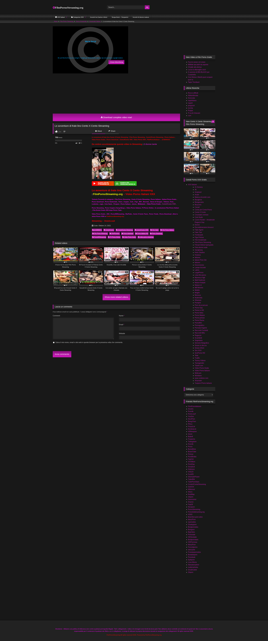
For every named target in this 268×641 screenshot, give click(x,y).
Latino (197, 270)
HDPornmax (192, 542)
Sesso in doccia (201, 345)
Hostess (198, 255)
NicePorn (191, 419)
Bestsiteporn (192, 555)
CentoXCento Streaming (125, 230)
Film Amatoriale (200, 240)
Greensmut (192, 499)
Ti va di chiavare (194, 113)
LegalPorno (199, 272)
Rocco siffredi (193, 93)
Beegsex (191, 529)
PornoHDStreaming (100, 237)
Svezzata (191, 98)
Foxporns (191, 439)
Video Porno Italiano (202, 370)
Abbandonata (193, 95)
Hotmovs (191, 469)
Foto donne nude (201, 247)
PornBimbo (192, 457)
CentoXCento (110, 230)
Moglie (197, 293)
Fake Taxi (198, 232)
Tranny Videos (200, 360)
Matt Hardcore (200, 280)
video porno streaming (146, 237)
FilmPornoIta (115, 233)
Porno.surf (192, 414)
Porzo (190, 446)
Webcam (198, 373)
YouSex (191, 416)
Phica (190, 424)
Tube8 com (199, 365)
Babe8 (190, 436)
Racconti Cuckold (201, 330)
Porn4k (190, 411)
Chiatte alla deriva (195, 67)
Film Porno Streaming (100, 233)
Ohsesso (198, 300)
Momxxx (198, 295)
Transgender (199, 363)
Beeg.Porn (192, 421)
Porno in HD (199, 310)
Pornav (190, 454)
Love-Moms (192, 562)
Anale (197, 195)
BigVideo (191, 532)
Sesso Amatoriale (81, 21)
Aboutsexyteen (193, 565)
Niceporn (191, 507)
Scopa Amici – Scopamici (120, 17)
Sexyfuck (191, 467)
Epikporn (191, 560)
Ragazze (198, 335)
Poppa (190, 110)
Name (121, 316)
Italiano (197, 262)
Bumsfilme (192, 449)
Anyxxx (190, 502)
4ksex (190, 492)
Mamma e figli (200, 277)
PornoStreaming (194, 509)
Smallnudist (192, 570)
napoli (190, 103)
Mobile (197, 290)
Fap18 (190, 504)
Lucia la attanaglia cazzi (197, 69)
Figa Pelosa (199, 237)
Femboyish (199, 235)
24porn (190, 497)
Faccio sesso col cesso (196, 62)
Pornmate (191, 534)
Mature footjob (200, 282)
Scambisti (198, 338)
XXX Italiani (192, 184)
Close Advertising (116, 62)
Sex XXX (198, 350)
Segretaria (198, 340)
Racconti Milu (200, 333)
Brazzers (198, 205)
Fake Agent (199, 230)
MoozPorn (192, 519)
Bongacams (199, 202)
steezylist (191, 550)
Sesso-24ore (199, 348)
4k (195, 189)
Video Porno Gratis (130, 237)
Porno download (128, 233)
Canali (197, 207)
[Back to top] (261, 635)
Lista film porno (200, 275)
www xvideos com (201, 378)
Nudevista (198, 298)
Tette (196, 355)
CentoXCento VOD (169, 204)
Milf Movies (199, 288)
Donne (197, 225)
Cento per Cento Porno (203, 210)
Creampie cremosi (201, 215)
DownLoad (109, 221)
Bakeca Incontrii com (202, 197)
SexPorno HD (200, 353)
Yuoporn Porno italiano (203, 383)
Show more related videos (116, 297)
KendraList (192, 429)
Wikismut (191, 489)
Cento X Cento (200, 212)
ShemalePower (194, 477)
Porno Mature (200, 315)
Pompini (198, 303)
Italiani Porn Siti (200, 260)
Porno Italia (199, 313)
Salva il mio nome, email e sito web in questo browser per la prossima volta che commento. (89, 342)
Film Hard (155, 230)
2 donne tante (150, 144)
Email (121, 324)
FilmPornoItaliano (194, 406)
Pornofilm (198, 323)
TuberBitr (191, 479)
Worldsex (198, 375)
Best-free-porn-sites (195, 517)
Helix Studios (200, 252)
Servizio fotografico (202, 343)
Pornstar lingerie (201, 328)
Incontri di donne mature (141, 17)
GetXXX (191, 487)
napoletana (192, 100)
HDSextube (192, 537)
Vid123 (190, 472)
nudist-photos (193, 567)
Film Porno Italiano (168, 230)
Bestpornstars (193, 539)
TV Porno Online (115, 237)
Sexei (190, 434)
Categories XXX (78, 17)
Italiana (197, 257)
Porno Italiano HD (142, 233)
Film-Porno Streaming (66, 21)
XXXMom (191, 462)
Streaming (97, 221)
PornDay (191, 464)
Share (112, 131)
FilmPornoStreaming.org (69, 7)
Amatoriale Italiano (95, 21)
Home (56, 21)
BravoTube (192, 452)
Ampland (198, 192)
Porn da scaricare (201, 305)
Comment (56, 316)
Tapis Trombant (193, 82)
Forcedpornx (192, 547)
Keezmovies (199, 265)
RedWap (191, 494)
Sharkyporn (192, 524)
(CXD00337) (97, 230)
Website (122, 333)
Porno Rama (199, 320)
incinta (190, 108)
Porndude (191, 557)
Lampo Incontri (200, 267)
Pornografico (199, 325)
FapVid (190, 459)
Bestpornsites (193, 527)
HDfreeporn (192, 431)
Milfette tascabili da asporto (198, 64)
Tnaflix (197, 358)
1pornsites (192, 522)
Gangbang (199, 250)
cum (189, 115)
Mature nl (198, 285)
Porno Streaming (157, 233)
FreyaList (191, 426)
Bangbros (198, 200)
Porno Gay (199, 308)
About (99, 131)
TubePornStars (193, 482)
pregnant (191, 105)
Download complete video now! (117, 117)
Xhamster (198, 381)
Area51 (190, 409)
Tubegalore (192, 441)
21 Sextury (199, 187)
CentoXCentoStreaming (197, 484)
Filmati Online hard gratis (204, 245)
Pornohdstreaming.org (196, 512)
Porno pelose (200, 318)
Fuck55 (191, 474)
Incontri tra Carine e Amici (98, 17)
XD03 (190, 514)
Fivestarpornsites (194, 552)
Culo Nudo (199, 217)
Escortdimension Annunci (204, 227)
